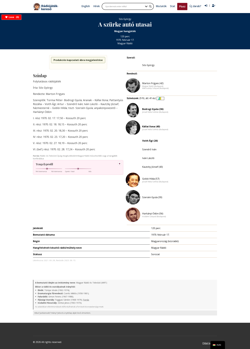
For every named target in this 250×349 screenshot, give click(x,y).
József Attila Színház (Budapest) (155, 112)
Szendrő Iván (149, 149)
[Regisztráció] (214, 5)
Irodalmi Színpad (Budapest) (154, 217)
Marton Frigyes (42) (152, 83)
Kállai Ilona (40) (151, 126)
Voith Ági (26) (150, 140)
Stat (172, 6)
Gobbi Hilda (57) (150, 178)
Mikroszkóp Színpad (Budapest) (155, 88)
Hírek (96, 6)
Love (13, 17)
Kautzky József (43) (152, 166)
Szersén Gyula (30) (152, 197)
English (85, 6)
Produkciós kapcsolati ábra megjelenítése (78, 60)
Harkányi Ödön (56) (152, 213)
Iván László (148, 158)
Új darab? (195, 6)
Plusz (182, 6)
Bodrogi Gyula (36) (152, 109)
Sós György (148, 65)
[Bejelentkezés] (206, 5)
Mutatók (161, 6)
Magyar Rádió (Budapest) (152, 86)
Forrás (86, 299)
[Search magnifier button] (150, 6)
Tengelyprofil (44, 164)
